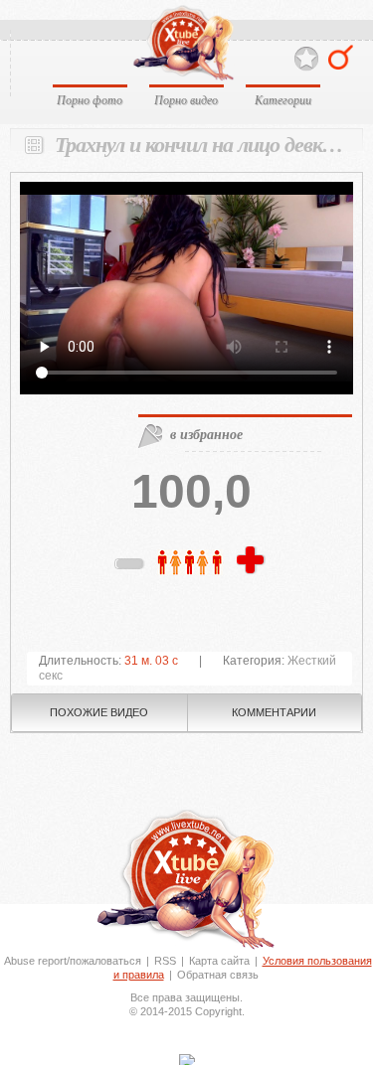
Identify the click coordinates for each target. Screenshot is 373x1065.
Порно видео (186, 99)
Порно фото (89, 99)
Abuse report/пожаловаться (72, 961)
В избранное (306, 59)
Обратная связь (218, 975)
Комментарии (274, 712)
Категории (283, 99)
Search (340, 57)
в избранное (206, 434)
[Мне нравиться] (253, 561)
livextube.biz (182, 43)
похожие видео (99, 712)
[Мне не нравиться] (130, 567)
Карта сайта (219, 961)
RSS (165, 961)
